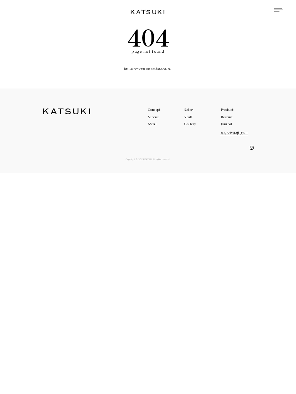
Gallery (190, 124)
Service (154, 117)
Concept (154, 110)
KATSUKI (148, 12)
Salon (188, 110)
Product (227, 110)
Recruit (227, 117)
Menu (152, 124)
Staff (188, 117)
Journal (226, 124)
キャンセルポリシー (234, 132)
